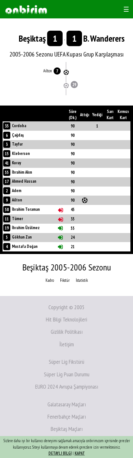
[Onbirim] (26, 9)
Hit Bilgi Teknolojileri (66, 319)
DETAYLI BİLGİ (60, 453)
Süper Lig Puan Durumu (66, 374)
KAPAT (80, 453)
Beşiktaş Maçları (67, 429)
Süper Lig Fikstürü (66, 361)
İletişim (66, 344)
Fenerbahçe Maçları (66, 416)
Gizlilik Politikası (67, 331)
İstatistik (82, 280)
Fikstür (65, 280)
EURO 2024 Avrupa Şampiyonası (66, 386)
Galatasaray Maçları (66, 404)
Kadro (50, 280)
